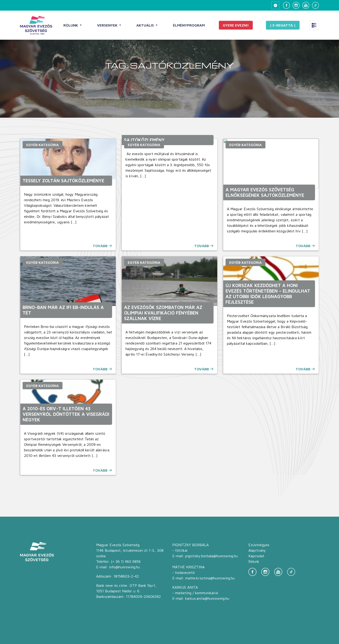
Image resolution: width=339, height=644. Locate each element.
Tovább (100, 246)
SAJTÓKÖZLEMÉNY (144, 140)
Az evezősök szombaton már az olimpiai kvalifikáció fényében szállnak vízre (163, 313)
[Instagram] (296, 5)
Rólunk (71, 25)
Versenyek (107, 25)
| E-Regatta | (283, 25)
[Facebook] (286, 5)
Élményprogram (189, 25)
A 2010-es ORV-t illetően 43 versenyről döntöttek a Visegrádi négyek (66, 414)
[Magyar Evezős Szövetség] (36, 25)
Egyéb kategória (42, 145)
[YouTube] (305, 5)
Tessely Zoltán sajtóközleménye (63, 180)
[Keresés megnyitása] (275, 5)
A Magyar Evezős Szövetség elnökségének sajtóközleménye (265, 192)
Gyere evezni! (236, 25)
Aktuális (145, 25)
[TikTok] (315, 5)
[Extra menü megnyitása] (314, 25)
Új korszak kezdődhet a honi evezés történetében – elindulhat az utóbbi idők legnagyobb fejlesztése (268, 294)
